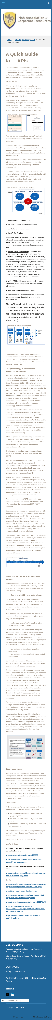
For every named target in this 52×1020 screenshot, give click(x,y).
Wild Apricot (28, 1017)
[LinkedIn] (12, 994)
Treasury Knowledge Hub (25, 39)
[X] (7, 994)
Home (9, 39)
